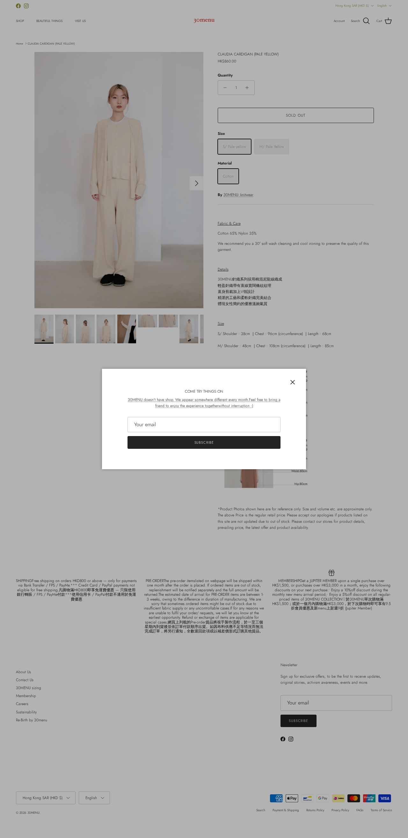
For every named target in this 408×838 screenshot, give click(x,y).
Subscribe (204, 442)
